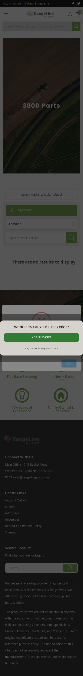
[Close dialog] (80, 323)
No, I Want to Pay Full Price (41, 348)
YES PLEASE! (41, 337)
